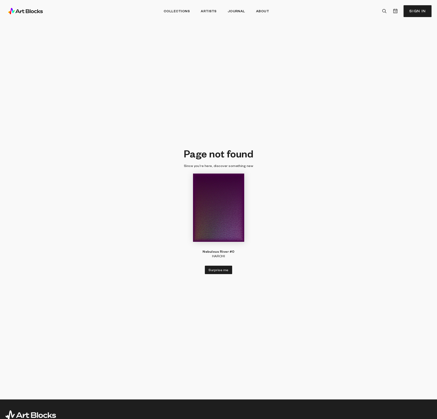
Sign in (417, 11)
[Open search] (384, 11)
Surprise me (218, 270)
